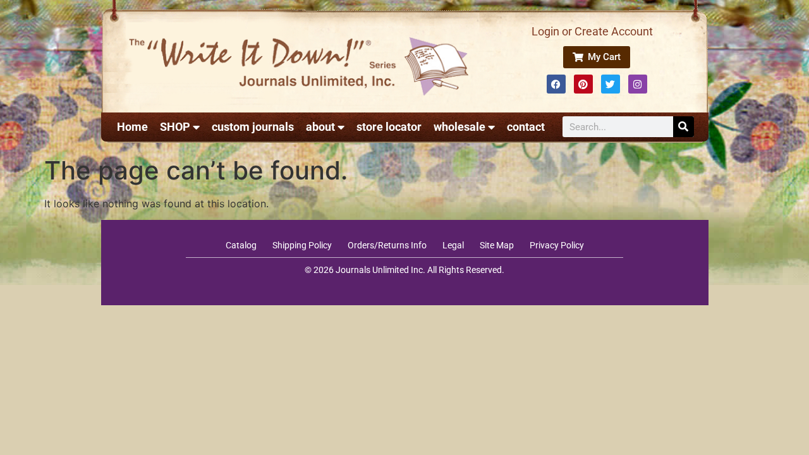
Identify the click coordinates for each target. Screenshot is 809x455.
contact (526, 126)
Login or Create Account (592, 31)
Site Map (497, 245)
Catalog (241, 245)
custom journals (253, 126)
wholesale (459, 126)
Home (132, 126)
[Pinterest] (583, 84)
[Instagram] (637, 84)
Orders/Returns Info (387, 245)
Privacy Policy (557, 245)
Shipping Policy (302, 245)
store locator (389, 126)
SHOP (175, 126)
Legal (453, 245)
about (320, 126)
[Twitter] (610, 84)
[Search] (683, 126)
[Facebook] (556, 84)
